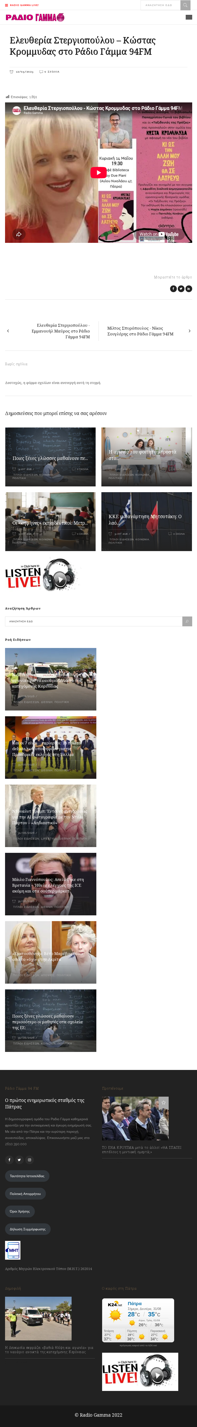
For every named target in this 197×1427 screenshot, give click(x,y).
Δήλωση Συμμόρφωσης (28, 1229)
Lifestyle (49, 838)
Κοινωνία (46, 474)
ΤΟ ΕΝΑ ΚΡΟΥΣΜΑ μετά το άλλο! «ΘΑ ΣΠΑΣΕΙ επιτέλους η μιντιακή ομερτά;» (142, 1149)
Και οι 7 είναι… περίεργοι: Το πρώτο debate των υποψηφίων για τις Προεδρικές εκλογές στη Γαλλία (46, 748)
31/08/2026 (26, 696)
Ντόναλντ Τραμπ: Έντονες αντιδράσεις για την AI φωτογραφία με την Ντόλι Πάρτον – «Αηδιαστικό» (49, 816)
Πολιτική (19, 478)
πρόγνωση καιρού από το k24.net (138, 1345)
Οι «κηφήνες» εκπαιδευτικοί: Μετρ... (50, 523)
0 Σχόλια (52, 71)
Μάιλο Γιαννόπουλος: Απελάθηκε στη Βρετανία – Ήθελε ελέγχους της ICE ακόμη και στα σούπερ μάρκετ (48, 885)
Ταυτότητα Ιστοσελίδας (27, 1176)
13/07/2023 (115, 1162)
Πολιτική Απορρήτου (25, 1194)
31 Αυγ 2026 (25, 469)
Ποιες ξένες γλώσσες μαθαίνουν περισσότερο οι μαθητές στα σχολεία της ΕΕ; (47, 1021)
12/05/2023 (24, 71)
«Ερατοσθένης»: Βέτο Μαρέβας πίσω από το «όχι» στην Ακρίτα (47, 956)
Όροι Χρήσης (20, 1211)
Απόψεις (48, 975)
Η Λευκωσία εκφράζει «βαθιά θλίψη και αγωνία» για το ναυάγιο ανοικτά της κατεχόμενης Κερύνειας (50, 680)
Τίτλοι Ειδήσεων (25, 474)
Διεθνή (47, 702)
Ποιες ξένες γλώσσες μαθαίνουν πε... (50, 458)
